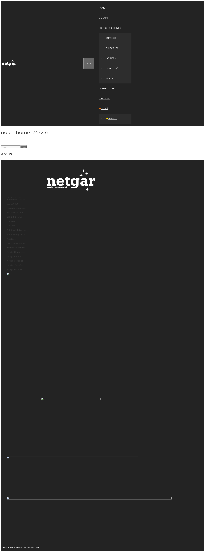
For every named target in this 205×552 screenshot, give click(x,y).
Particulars (112, 48)
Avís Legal (11, 238)
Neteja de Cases (14, 256)
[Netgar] (9, 63)
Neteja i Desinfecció (16, 265)
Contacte (104, 98)
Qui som (103, 18)
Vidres (109, 78)
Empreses (111, 38)
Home (102, 8)
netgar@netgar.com (16, 208)
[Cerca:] (10, 146)
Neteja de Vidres (14, 269)
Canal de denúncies (16, 243)
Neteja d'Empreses (16, 252)
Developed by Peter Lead (28, 547)
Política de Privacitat (16, 230)
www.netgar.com (15, 212)
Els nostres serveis (110, 28)
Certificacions (107, 88)
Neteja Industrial (15, 260)
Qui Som (11, 225)
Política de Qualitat (16, 234)
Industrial (111, 58)
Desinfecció (112, 68)
